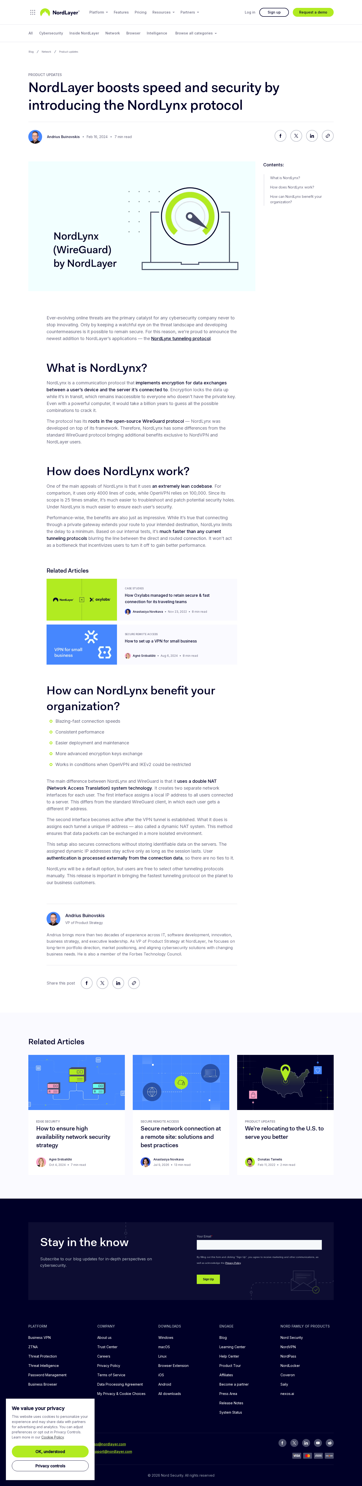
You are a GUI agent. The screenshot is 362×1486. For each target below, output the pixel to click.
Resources (161, 12)
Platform (96, 12)
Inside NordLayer (84, 33)
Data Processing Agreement (120, 1384)
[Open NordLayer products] (32, 12)
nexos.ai (287, 1394)
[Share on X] (296, 136)
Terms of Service (111, 1375)
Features (121, 12)
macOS (164, 1347)
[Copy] (328, 136)
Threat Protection (42, 1356)
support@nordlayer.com (111, 1451)
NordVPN (288, 1347)
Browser (133, 33)
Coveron (287, 1375)
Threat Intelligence (43, 1365)
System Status (230, 1412)
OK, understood (50, 1451)
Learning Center (232, 1347)
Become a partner (234, 1384)
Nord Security (291, 1337)
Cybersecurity (51, 33)
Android (164, 1384)
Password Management (47, 1375)
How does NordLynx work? (292, 187)
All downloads (169, 1394)
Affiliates (226, 1375)
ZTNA (33, 1347)
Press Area (228, 1394)
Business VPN (39, 1337)
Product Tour (230, 1365)
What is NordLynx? (285, 178)
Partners (188, 12)
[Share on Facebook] (280, 136)
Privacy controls (50, 1465)
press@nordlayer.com (107, 1444)
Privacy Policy (108, 1365)
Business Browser (42, 1384)
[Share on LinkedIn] (312, 136)
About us (104, 1337)
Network (112, 33)
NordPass (288, 1356)
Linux (162, 1356)
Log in (250, 12)
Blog (31, 51)
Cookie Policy (52, 1437)
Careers (103, 1356)
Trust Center (107, 1347)
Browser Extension (173, 1365)
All (31, 33)
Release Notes (231, 1403)
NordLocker (290, 1365)
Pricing (141, 12)
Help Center (229, 1356)
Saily (284, 1384)
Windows (165, 1337)
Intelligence (157, 33)
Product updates (68, 51)
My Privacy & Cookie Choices (121, 1394)
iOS (161, 1375)
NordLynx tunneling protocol (181, 338)
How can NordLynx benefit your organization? (296, 199)
